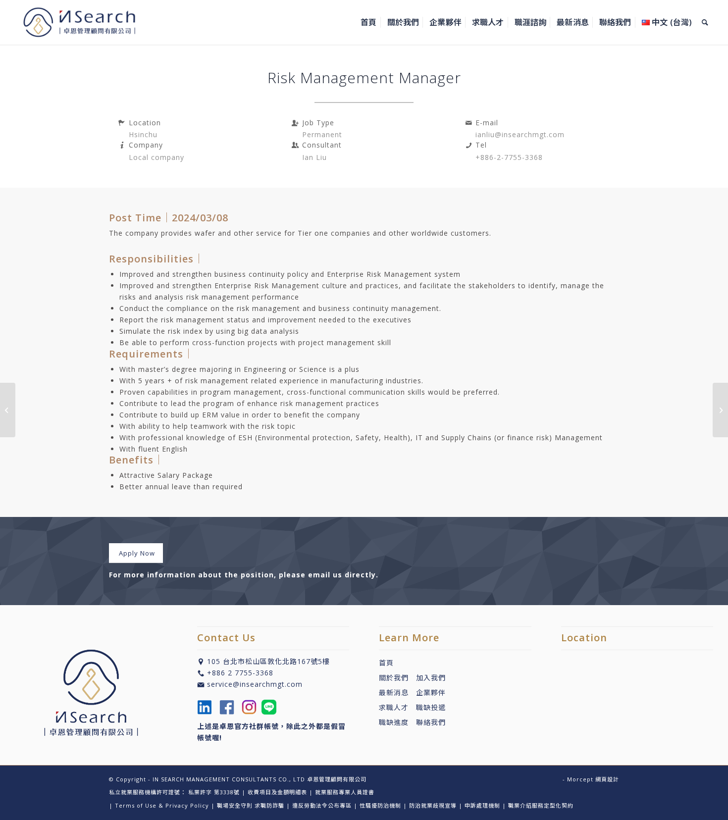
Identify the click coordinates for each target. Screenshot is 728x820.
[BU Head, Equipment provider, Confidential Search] (7, 410)
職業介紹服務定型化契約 (540, 805)
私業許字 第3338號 (214, 792)
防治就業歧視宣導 (433, 805)
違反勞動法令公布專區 (322, 805)
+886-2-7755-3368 (509, 157)
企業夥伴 (431, 692)
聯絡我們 (431, 722)
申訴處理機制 (482, 805)
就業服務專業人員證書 (344, 792)
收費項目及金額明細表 (277, 792)
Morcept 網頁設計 (593, 779)
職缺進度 (397, 722)
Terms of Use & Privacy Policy (162, 805)
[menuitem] (368, 22)
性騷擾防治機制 (380, 805)
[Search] (705, 22)
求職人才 (394, 707)
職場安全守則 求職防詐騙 (250, 805)
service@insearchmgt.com (255, 684)
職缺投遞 (427, 707)
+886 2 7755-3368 (240, 672)
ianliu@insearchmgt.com (520, 134)
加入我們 (431, 677)
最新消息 (397, 692)
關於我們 (394, 677)
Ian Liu (314, 157)
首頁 (386, 662)
